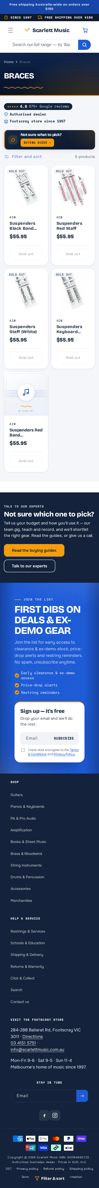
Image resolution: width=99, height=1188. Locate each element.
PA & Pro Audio (23, 818)
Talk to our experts (29, 566)
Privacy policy (27, 1169)
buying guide (37, 142)
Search (16, 990)
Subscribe (64, 738)
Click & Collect (23, 978)
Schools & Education (28, 943)
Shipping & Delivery (27, 954)
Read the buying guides (34, 550)
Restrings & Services (28, 931)
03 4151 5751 (23, 1043)
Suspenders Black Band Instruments (23, 226)
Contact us (20, 1002)
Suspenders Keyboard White (69, 329)
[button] (10, 30)
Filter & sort (52, 1178)
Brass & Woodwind (26, 853)
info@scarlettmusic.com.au (37, 1049)
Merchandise (21, 900)
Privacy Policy (64, 754)
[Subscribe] (82, 1096)
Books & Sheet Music (28, 842)
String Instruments (26, 865)
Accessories (21, 888)
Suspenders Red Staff (69, 226)
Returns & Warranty (27, 966)
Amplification (21, 830)
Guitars (17, 795)
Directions (32, 1036)
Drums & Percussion (27, 877)
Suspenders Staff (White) (23, 329)
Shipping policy (81, 1169)
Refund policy (53, 1169)
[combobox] (43, 45)
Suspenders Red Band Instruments (26, 432)
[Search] (84, 45)
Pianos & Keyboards (27, 806)
